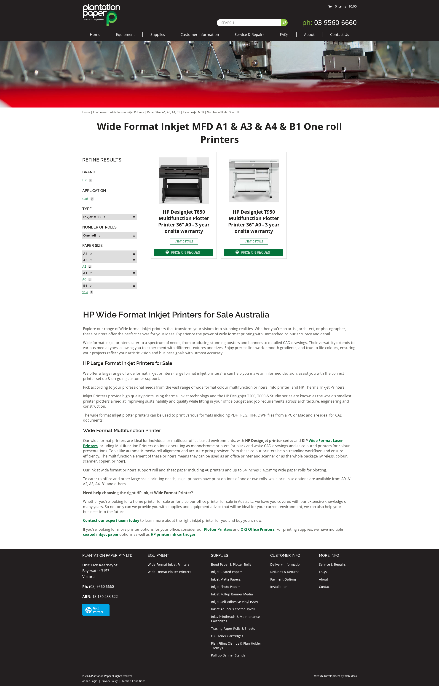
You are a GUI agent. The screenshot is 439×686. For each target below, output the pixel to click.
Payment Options (283, 579)
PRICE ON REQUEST (186, 252)
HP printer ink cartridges (173, 534)
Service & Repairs (250, 34)
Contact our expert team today (111, 520)
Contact (325, 586)
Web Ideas (351, 676)
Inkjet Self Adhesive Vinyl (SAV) (234, 602)
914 (85, 292)
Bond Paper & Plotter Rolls (231, 564)
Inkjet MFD (92, 217)
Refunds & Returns (284, 572)
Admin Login (89, 681)
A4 (85, 253)
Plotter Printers (218, 529)
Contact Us (339, 34)
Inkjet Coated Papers (227, 572)
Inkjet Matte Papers (226, 579)
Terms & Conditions (133, 681)
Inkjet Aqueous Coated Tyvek (233, 609)
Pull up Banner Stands (228, 655)
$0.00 (352, 6)
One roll (89, 235)
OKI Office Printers (257, 529)
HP (84, 180)
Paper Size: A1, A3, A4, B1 (164, 112)
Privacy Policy (110, 681)
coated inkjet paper (100, 534)
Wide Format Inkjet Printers (127, 112)
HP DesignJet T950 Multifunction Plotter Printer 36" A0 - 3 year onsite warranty (254, 221)
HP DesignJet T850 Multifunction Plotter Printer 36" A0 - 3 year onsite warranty (184, 221)
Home (95, 34)
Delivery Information (286, 564)
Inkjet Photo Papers (226, 586)
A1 (85, 273)
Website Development (327, 676)
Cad (85, 198)
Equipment (125, 34)
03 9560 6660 (329, 22)
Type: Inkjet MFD (194, 112)
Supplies (157, 34)
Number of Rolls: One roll (223, 112)
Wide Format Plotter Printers (169, 572)
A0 (84, 279)
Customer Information (199, 34)
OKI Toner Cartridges (227, 636)
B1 (85, 285)
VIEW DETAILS (184, 241)
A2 (84, 266)
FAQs (284, 34)
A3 (85, 260)
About (309, 34)
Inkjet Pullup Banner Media (232, 594)
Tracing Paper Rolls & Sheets (233, 628)
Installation (278, 586)
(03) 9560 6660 (98, 586)
